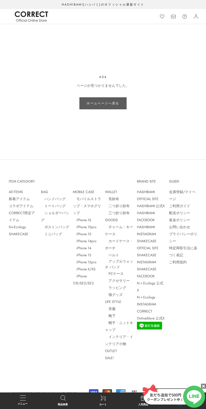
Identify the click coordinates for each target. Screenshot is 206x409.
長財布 (112, 198)
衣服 (110, 308)
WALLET (111, 191)
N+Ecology (17, 226)
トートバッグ (53, 205)
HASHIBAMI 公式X (151, 205)
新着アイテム (19, 198)
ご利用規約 (178, 262)
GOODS (111, 219)
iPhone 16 (82, 219)
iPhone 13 (82, 255)
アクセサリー (117, 280)
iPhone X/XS (84, 269)
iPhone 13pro (84, 262)
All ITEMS (16, 191)
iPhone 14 (82, 248)
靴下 (110, 315)
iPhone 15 (82, 233)
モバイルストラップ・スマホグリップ (87, 205)
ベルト (112, 255)
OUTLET (111, 350)
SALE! (109, 357)
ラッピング (115, 287)
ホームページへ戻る (103, 103)
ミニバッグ (51, 233)
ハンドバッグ (53, 198)
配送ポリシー (179, 212)
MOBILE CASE (83, 191)
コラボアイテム (21, 205)
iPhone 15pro (84, 226)
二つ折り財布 (117, 205)
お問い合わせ (179, 226)
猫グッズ (114, 294)
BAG (44, 191)
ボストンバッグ (55, 226)
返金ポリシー (179, 219)
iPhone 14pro (84, 240)
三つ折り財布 (117, 212)
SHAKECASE (18, 233)
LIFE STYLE (113, 301)
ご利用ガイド (179, 205)
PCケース (114, 273)
